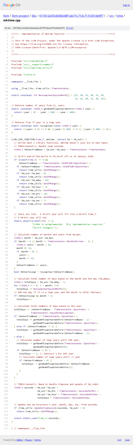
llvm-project (20, 16)
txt (119, 439)
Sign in (126, 5)
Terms (37, 439)
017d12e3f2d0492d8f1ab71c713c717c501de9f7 (71, 16)
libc (34, 16)
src (111, 16)
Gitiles (19, 439)
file (69, 28)
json (127, 439)
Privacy (28, 439)
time (119, 16)
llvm (6, 16)
